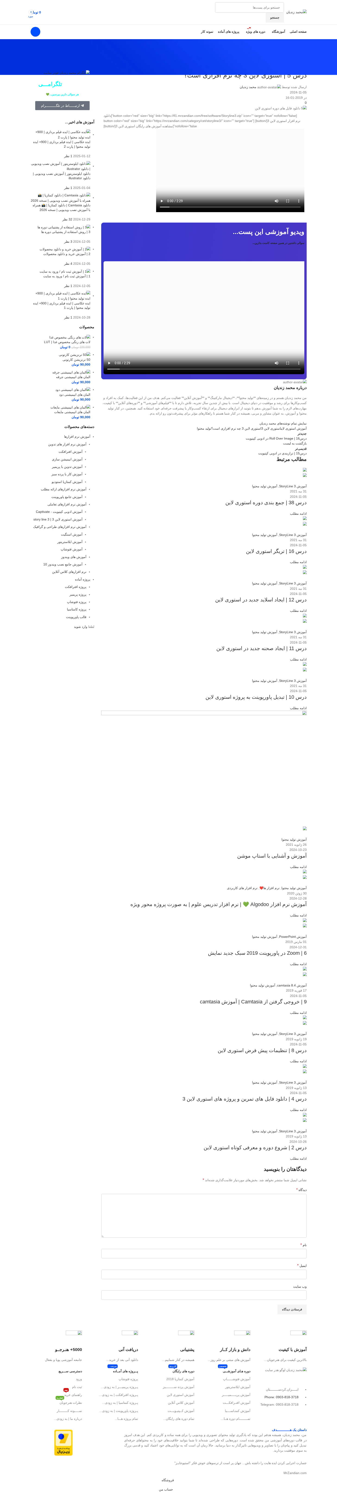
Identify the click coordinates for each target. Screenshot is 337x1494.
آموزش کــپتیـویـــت (181, 1411)
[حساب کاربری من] (35, 31)
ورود (79, 1379)
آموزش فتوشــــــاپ (236, 1379)
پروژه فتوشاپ (128, 1379)
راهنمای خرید (73, 1394)
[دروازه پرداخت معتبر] (63, 1442)
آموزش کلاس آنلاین (181, 1403)
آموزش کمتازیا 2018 (180, 1379)
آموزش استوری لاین (180, 1395)
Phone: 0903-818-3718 (282, 1397)
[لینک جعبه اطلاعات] (280, 1347)
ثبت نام (77, 1387)
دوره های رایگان (181, 1370)
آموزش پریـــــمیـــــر (236, 1395)
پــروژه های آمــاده (123, 1370)
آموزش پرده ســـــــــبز (178, 1387)
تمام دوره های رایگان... (178, 1419)
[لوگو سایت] (296, 12)
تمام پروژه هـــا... (126, 1419)
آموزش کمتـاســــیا (237, 1411)
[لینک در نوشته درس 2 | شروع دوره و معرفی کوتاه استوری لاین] (168, 737)
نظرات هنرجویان (69, 1402)
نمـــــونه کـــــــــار (69, 1411)
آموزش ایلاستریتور (237, 1387)
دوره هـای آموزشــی (234, 1370)
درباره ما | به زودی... (68, 1419)
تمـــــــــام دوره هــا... (235, 1419)
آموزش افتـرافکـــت (236, 1403)
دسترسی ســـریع (70, 1371)
